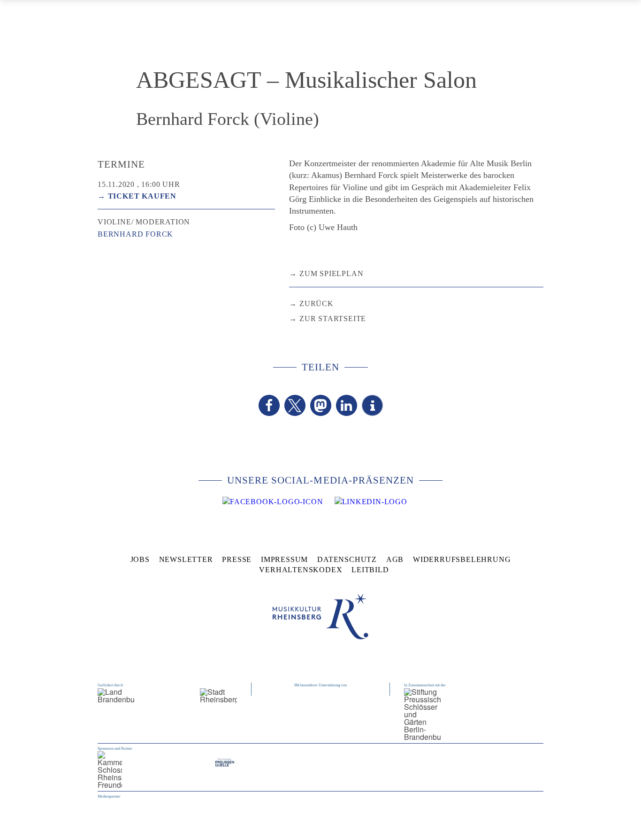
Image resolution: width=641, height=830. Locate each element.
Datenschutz (347, 559)
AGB (395, 559)
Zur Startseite (332, 319)
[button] (269, 405)
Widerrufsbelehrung (462, 559)
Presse (237, 559)
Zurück (316, 303)
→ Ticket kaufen (137, 196)
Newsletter (186, 559)
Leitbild (370, 570)
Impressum (284, 559)
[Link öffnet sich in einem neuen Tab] (273, 502)
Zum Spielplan (331, 273)
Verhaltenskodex (300, 570)
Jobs (140, 559)
